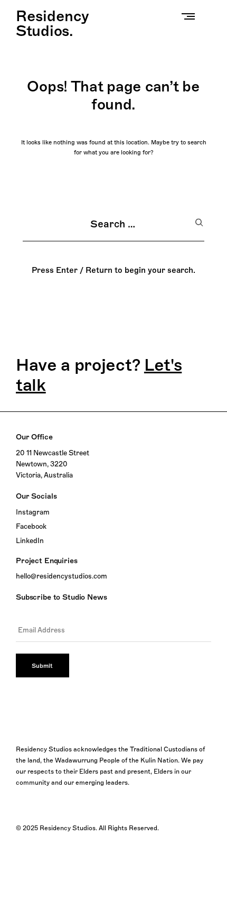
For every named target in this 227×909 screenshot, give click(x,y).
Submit (42, 665)
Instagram (33, 512)
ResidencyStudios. (52, 23)
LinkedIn (30, 540)
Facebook (31, 526)
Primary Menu (190, 16)
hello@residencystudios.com (61, 576)
